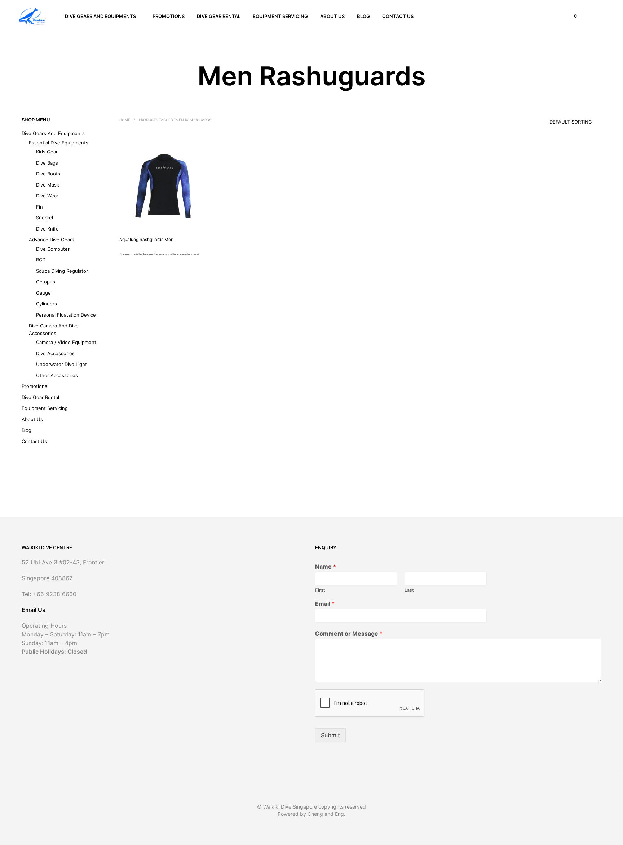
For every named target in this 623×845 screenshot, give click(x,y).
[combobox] (560, 120)
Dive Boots (48, 173)
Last (409, 590)
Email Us (33, 609)
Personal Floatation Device (66, 315)
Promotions (169, 16)
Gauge (43, 293)
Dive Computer (53, 249)
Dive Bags (47, 163)
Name (325, 566)
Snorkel (44, 217)
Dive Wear (47, 195)
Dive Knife (47, 229)
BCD (40, 260)
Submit (330, 735)
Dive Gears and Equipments (100, 16)
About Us (332, 16)
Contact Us (398, 16)
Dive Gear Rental (218, 16)
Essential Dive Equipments (58, 143)
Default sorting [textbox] (570, 122)
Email (325, 603)
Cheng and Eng (326, 814)
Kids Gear (47, 152)
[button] (571, 16)
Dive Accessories (55, 353)
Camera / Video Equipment (66, 342)
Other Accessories (57, 375)
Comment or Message (349, 633)
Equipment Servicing (280, 16)
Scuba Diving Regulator (62, 271)
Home (124, 119)
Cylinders (46, 304)
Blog (363, 16)
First (320, 590)
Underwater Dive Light (61, 364)
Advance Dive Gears (51, 239)
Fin (39, 207)
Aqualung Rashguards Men (146, 239)
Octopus (45, 282)
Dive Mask (47, 185)
